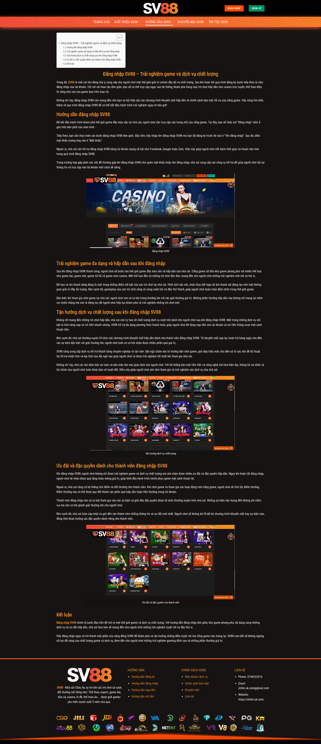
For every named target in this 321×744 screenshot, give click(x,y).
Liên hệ (189, 696)
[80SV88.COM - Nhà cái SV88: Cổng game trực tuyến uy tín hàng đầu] (160, 8)
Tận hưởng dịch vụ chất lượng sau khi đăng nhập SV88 (92, 55)
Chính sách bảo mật (197, 683)
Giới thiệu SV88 (126, 22)
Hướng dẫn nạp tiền (143, 690)
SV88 (60, 687)
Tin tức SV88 (218, 22)
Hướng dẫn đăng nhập (145, 683)
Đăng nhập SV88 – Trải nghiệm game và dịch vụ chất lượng (91, 43)
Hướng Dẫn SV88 (158, 22)
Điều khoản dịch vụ (196, 677)
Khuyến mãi (192, 690)
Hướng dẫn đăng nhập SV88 (79, 47)
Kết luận (70, 63)
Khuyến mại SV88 (191, 22)
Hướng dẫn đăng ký (143, 677)
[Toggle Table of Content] (117, 38)
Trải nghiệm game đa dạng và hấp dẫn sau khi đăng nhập (93, 51)
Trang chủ (101, 22)
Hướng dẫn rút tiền (143, 696)
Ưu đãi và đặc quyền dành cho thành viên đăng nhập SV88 (94, 59)
